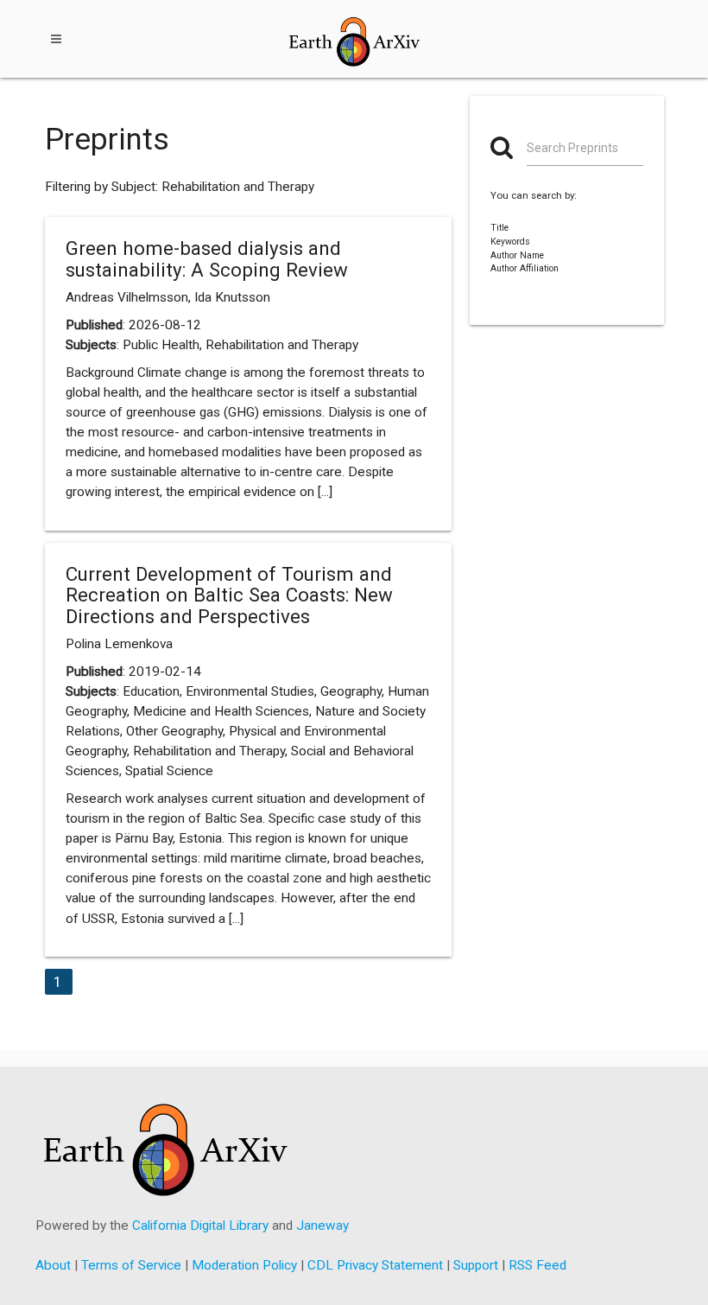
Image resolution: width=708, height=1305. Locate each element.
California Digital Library (200, 1225)
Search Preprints (572, 148)
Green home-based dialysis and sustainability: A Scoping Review (207, 259)
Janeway (322, 1225)
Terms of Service (131, 1265)
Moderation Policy (244, 1265)
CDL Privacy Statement (375, 1265)
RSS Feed (537, 1265)
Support (475, 1265)
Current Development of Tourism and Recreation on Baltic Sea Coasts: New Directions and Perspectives (229, 595)
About (53, 1265)
